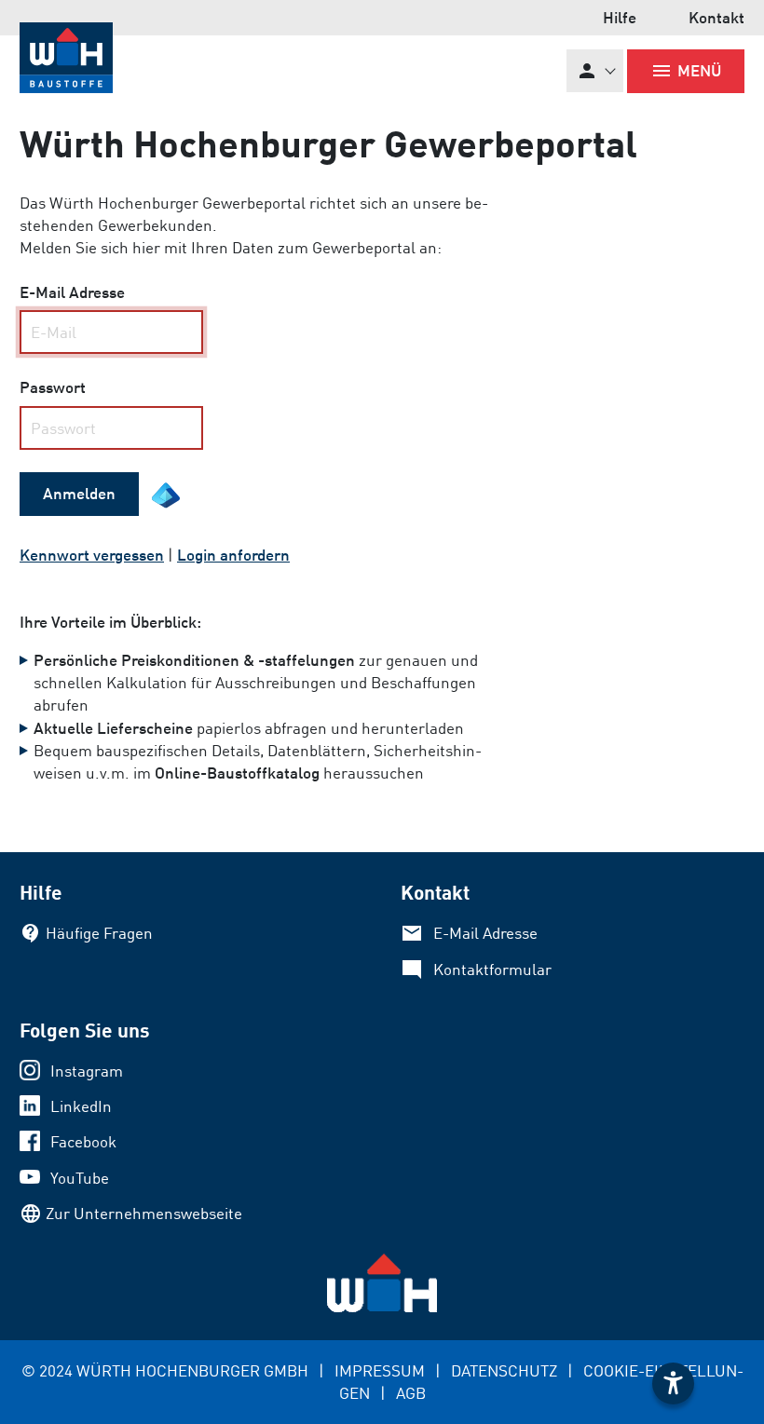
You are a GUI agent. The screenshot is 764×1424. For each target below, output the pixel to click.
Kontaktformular (492, 969)
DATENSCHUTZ (504, 1370)
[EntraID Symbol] (166, 495)
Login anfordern (233, 554)
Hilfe (619, 17)
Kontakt (716, 17)
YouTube (79, 1177)
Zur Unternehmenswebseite (144, 1213)
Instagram (86, 1070)
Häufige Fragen (99, 933)
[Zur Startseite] (66, 57)
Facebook (83, 1141)
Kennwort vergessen (92, 554)
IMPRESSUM (379, 1370)
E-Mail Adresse (485, 933)
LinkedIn (81, 1106)
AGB (411, 1393)
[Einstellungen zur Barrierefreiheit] (673, 1383)
